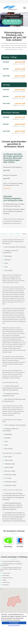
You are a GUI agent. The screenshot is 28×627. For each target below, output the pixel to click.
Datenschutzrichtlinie (14, 625)
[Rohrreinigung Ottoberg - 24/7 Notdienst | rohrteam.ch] (12, 8)
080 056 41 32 (13, 21)
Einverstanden (14, 622)
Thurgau (11, 233)
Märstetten (17, 233)
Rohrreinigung (3, 233)
